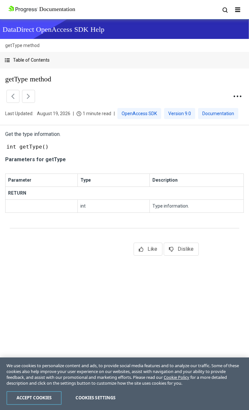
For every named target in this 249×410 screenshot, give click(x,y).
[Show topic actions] (237, 96)
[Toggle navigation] (238, 10)
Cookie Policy (176, 377)
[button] (124, 60)
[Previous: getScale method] (13, 96)
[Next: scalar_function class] (28, 96)
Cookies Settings (95, 398)
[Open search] (225, 10)
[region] (124, 383)
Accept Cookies (34, 398)
